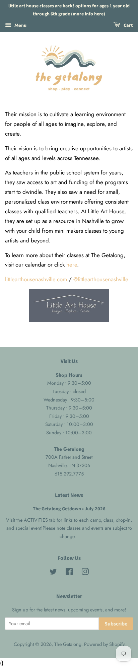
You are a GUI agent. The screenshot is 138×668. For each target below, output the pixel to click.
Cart (128, 25)
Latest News (69, 495)
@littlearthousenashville (100, 279)
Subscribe (116, 623)
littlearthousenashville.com (36, 279)
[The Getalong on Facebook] (69, 573)
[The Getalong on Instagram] (85, 573)
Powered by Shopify (104, 644)
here (71, 265)
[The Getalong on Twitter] (53, 573)
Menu (19, 24)
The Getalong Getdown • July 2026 (69, 508)
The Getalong (67, 644)
